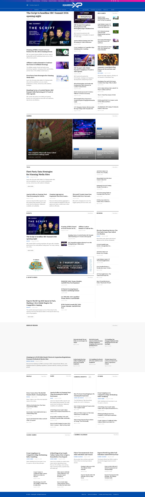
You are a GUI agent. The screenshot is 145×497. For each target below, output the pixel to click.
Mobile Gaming (36, 1)
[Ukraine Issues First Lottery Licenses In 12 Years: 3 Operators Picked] (112, 354)
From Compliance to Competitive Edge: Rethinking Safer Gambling (84, 48)
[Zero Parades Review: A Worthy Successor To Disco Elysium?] (116, 267)
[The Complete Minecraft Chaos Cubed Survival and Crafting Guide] (49, 139)
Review (98, 236)
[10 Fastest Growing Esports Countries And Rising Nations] (89, 290)
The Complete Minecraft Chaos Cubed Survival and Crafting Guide (42, 153)
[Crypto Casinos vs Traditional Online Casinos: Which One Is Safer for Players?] (29, 473)
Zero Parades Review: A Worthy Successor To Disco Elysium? (104, 267)
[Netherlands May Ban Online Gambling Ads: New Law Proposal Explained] (80, 354)
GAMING (36, 9)
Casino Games (101, 398)
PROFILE (105, 9)
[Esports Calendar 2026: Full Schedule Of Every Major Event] (77, 476)
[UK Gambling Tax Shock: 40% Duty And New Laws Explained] (96, 354)
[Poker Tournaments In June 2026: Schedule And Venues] (84, 445)
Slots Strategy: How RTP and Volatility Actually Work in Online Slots (40, 483)
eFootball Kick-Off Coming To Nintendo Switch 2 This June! (108, 107)
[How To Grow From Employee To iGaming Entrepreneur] (84, 386)
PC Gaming (44, 1)
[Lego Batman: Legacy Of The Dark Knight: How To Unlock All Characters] (116, 24)
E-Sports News (31, 277)
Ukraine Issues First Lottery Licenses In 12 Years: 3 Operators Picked (111, 362)
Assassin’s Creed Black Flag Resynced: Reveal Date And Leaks (107, 69)
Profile (29, 376)
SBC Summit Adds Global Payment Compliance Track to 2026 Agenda (84, 69)
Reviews (99, 213)
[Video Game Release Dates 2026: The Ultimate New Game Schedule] (116, 47)
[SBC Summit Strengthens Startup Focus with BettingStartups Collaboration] (84, 17)
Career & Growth (80, 377)
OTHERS (76, 9)
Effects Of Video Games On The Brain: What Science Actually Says (84, 413)
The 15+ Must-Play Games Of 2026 (107, 95)
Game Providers (52, 1)
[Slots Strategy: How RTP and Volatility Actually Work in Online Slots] (29, 483)
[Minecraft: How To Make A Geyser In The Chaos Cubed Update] (107, 149)
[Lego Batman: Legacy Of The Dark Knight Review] (116, 259)
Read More (30, 186)
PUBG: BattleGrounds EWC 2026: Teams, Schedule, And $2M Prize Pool (71, 306)
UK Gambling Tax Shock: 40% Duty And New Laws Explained (96, 361)
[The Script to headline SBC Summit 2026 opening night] (48, 33)
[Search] (118, 1)
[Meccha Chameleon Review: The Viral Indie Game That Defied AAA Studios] (108, 222)
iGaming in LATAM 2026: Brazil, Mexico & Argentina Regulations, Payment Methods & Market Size (48, 358)
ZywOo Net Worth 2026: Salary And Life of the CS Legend (36, 419)
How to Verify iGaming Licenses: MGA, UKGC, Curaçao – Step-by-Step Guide (60, 424)
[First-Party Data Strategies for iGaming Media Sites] (62, 78)
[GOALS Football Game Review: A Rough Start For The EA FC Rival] (116, 245)
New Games (61, 1)
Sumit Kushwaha (77, 136)
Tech (27, 177)
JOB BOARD (85, 9)
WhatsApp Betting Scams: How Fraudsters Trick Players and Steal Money (107, 414)
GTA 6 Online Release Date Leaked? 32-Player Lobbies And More (108, 88)
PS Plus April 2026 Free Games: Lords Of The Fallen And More (108, 100)
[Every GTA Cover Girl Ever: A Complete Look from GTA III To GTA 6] (83, 149)
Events (72, 1)
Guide (67, 1)
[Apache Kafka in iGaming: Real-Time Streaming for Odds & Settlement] (60, 385)
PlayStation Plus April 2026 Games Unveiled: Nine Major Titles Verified (107, 82)
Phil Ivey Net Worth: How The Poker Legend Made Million (35, 405)
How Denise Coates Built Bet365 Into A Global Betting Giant (36, 412)
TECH (71, 9)
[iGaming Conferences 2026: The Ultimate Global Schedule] (77, 468)
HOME (30, 9)
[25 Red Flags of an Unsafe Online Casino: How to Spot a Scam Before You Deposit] (60, 445)
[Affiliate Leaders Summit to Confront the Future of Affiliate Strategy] (62, 65)
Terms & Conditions (92, 494)
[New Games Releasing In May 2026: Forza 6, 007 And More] (116, 40)
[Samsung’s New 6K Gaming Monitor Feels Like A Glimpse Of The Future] (116, 186)
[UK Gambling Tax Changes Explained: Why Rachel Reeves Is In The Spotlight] (112, 334)
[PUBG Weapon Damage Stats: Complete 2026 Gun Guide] (83, 129)
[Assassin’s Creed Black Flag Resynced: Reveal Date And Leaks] (108, 60)
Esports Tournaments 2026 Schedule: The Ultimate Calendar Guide (111, 476)
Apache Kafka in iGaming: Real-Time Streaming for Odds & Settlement (83, 41)
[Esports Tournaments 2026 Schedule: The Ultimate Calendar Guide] (100, 476)
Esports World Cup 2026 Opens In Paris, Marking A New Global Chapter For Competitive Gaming (41, 303)
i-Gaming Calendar (80, 434)
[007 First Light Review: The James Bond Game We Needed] (116, 274)
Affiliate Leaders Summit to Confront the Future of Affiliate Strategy (39, 63)
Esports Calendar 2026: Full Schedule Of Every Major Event (88, 476)
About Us (28, 1)
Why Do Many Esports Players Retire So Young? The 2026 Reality (83, 420)
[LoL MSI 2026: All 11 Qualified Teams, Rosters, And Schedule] (89, 298)
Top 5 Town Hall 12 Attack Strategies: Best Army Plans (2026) (106, 132)
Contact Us (116, 494)
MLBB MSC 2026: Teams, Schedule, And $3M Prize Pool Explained (71, 282)
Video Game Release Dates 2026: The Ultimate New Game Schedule (104, 48)
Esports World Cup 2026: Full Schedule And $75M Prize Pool (108, 453)
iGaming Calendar (78, 456)
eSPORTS (44, 9)
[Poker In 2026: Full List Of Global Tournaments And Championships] (100, 468)
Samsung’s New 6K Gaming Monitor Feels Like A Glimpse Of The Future (104, 186)
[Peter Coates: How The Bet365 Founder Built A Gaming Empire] (36, 385)
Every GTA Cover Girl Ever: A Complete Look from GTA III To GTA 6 (83, 153)
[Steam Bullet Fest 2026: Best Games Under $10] (116, 179)
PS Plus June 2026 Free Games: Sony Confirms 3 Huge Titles (103, 200)
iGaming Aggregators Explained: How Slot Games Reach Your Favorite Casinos (59, 195)
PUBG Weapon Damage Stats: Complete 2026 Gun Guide (83, 133)
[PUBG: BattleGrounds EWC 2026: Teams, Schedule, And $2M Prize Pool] (89, 306)
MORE (112, 9)
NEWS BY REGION (61, 9)
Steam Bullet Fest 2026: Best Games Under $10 (104, 179)
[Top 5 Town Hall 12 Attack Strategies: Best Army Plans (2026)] (107, 129)
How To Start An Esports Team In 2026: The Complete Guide (84, 406)
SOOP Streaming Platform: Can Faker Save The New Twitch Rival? (104, 193)
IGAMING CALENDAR (96, 9)
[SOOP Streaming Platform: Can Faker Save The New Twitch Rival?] (116, 193)
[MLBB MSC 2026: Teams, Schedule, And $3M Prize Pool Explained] (89, 283)
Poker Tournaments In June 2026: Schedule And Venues (83, 453)
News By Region (32, 325)
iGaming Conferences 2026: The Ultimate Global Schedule (88, 468)
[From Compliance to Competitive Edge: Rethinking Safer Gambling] (108, 385)
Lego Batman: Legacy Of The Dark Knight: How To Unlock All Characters (104, 25)
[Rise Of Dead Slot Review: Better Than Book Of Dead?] (116, 282)
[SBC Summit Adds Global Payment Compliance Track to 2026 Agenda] (84, 60)
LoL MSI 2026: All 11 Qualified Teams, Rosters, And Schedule (70, 297)
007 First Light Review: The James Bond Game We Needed (104, 274)
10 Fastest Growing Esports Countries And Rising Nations (70, 289)
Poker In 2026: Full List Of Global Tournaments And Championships (111, 468)
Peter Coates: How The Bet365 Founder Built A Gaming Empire (36, 394)
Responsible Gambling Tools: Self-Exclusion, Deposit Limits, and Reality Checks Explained (60, 417)
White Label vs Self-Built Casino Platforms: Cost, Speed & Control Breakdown (63, 474)
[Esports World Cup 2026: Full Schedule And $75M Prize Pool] (108, 445)
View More (114, 13)
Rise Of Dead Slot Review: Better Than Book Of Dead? (104, 282)
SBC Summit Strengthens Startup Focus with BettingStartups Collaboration (84, 26)
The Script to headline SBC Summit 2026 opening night (47, 14)
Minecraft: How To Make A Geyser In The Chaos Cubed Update (105, 153)
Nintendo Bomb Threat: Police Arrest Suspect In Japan (80, 341)
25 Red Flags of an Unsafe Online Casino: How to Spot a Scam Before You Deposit (60, 410)
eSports (28, 307)
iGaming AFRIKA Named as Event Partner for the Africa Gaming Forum (39, 51)
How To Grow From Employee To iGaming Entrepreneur (84, 395)
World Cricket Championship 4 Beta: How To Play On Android (104, 18)
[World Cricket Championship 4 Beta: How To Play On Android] (116, 17)
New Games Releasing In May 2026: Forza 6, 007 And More (104, 41)
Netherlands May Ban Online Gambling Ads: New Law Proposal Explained (79, 362)
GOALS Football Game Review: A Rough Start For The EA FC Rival (103, 245)
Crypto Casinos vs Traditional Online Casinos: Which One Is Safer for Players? (107, 421)
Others (100, 376)
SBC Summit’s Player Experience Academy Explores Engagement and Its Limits (84, 100)
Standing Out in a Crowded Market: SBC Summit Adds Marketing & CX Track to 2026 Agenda (40, 92)
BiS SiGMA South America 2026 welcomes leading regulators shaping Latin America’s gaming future (96, 342)
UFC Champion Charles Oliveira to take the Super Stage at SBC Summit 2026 (84, 107)
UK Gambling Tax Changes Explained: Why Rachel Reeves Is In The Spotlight (111, 342)
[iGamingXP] (72, 5)
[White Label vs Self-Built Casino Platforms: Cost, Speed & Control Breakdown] (53, 473)
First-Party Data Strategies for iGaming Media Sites (40, 76)
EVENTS (53, 9)
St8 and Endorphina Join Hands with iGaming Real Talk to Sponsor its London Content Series (83, 85)
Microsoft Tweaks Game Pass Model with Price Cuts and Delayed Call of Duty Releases (82, 195)
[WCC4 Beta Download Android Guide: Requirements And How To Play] (116, 31)
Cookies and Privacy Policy (105, 494)
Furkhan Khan (31, 157)
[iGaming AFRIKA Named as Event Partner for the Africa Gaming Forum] (62, 52)
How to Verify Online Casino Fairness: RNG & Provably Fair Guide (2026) (63, 483)
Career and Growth (79, 397)
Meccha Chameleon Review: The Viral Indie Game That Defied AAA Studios (107, 232)
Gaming (29, 116)
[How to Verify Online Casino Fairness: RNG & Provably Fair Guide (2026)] (53, 483)
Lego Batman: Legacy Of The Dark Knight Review (103, 259)
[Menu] (27, 5)
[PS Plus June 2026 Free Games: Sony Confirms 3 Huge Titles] (116, 200)
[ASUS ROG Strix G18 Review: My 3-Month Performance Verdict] (116, 171)
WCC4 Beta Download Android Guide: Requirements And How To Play (104, 33)
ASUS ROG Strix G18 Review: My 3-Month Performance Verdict (102, 171)
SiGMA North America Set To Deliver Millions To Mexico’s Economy (83, 92)
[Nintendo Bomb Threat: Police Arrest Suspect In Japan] (80, 334)
